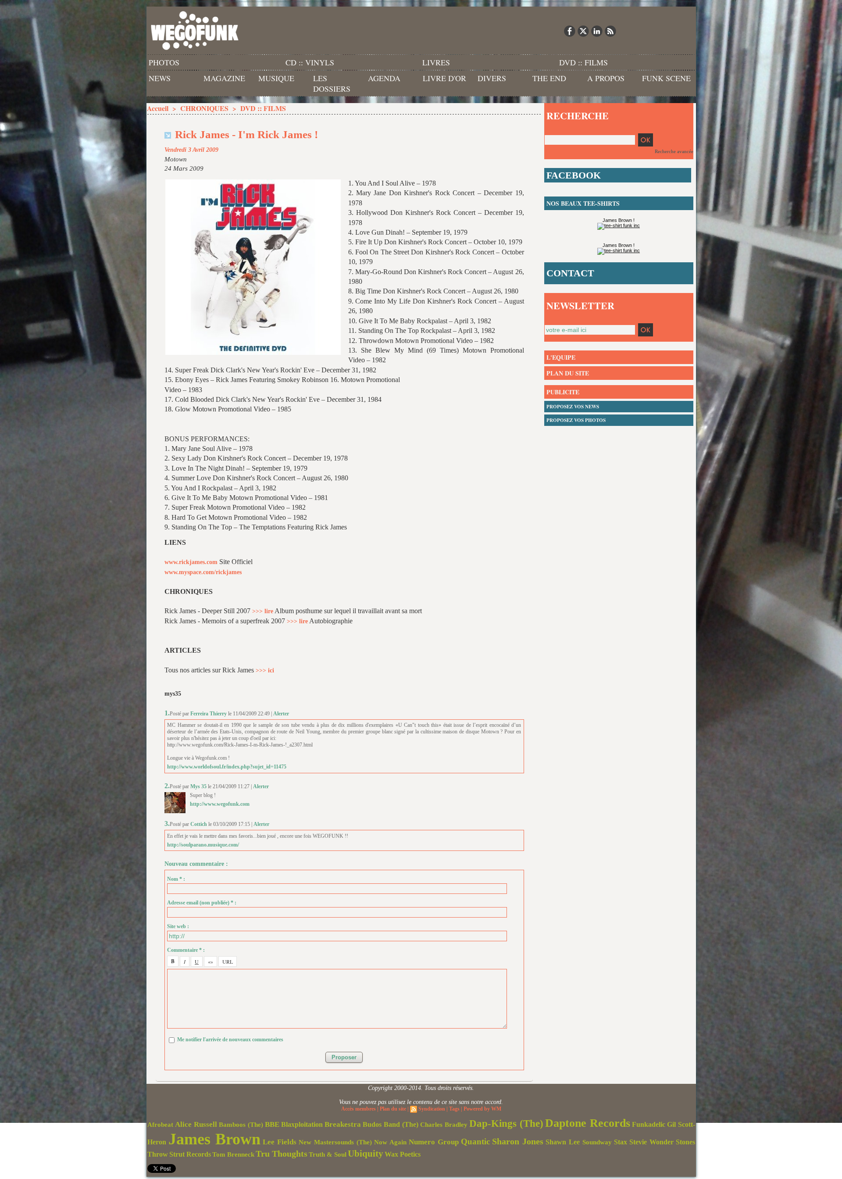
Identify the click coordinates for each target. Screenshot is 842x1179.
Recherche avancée (674, 151)
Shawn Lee (563, 1142)
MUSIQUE (276, 78)
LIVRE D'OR (444, 78)
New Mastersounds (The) (335, 1142)
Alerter (281, 714)
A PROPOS (605, 78)
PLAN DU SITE (567, 373)
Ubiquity (365, 1153)
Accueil (157, 108)
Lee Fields (279, 1142)
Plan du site (393, 1109)
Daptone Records (587, 1123)
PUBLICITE (562, 392)
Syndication (431, 1109)
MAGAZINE (224, 78)
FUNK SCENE (666, 78)
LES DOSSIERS (331, 83)
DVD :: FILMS (583, 62)
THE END (549, 78)
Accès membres (358, 1109)
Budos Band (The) (390, 1124)
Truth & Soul (327, 1154)
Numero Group (434, 1142)
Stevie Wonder (651, 1142)
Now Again (390, 1142)
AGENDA (384, 78)
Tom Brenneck (233, 1154)
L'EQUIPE (560, 357)
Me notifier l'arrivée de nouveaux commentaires (230, 1039)
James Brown (214, 1139)
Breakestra (343, 1124)
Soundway (597, 1142)
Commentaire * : (186, 950)
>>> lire (262, 611)
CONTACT (570, 273)
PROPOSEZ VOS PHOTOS (576, 420)
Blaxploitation (302, 1125)
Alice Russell (196, 1124)
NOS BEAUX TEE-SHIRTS (583, 203)
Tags (454, 1109)
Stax (620, 1142)
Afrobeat (160, 1124)
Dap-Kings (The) (506, 1123)
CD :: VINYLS (309, 62)
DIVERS (492, 78)
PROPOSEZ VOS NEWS (572, 406)
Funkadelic (648, 1124)
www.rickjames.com (191, 562)
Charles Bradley (443, 1124)
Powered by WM (482, 1109)
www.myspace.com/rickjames (203, 572)
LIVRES (436, 62)
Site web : (178, 926)
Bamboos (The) (241, 1124)
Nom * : (176, 879)
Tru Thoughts (281, 1153)
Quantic (475, 1141)
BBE (272, 1124)
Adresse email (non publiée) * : (201, 903)
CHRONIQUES (204, 108)
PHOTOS (164, 62)
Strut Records (190, 1154)
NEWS (160, 78)
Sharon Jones (517, 1141)
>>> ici (265, 670)
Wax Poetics (403, 1154)
